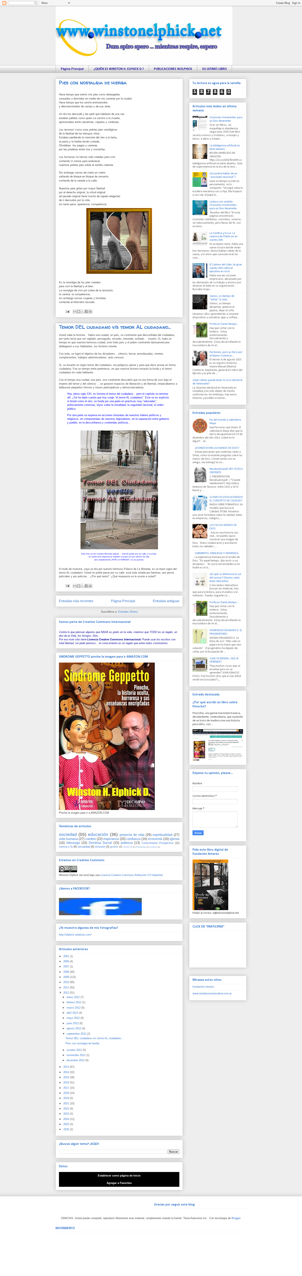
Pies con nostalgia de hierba (93, 82)
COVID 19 (127, 847)
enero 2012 (74, 997)
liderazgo (73, 842)
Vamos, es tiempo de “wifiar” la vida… (222, 298)
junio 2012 (73, 1023)
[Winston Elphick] (100, 914)
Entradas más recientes (76, 601)
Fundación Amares (203, 986)
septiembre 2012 (77, 1033)
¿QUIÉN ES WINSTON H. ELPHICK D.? (119, 69)
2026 (66, 1129)
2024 (66, 1119)
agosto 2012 (74, 1028)
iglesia (174, 839)
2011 (66, 987)
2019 (66, 1098)
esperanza (111, 839)
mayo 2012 (74, 1017)
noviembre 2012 (76, 1055)
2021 (66, 1103)
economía (155, 839)
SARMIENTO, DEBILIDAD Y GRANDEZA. (217, 553)
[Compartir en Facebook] (86, 311)
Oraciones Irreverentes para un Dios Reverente (226, 119)
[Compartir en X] (83, 311)
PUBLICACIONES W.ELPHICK (173, 69)
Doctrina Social (100, 842)
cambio (90, 839)
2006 (66, 961)
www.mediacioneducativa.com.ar (212, 993)
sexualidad (83, 846)
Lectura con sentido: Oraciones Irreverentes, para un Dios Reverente (223, 205)
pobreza (127, 842)
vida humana (68, 839)
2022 (66, 1108)
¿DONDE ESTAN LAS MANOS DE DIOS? (217, 448)
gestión (114, 846)
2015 (66, 1077)
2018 (66, 1092)
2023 (66, 1113)
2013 (66, 1066)
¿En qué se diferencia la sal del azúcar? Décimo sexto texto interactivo (225, 578)
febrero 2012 (74, 1002)
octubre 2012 (75, 1050)
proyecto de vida (132, 834)
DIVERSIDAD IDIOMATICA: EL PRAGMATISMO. (226, 632)
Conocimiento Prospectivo (158, 842)
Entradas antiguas (166, 601)
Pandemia (141, 847)
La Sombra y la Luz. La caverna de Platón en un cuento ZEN (223, 237)
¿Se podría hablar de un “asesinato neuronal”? (223, 175)
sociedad (68, 834)
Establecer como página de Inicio (119, 1175)
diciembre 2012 (76, 1060)
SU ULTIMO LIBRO (214, 69)
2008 (66, 971)
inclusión (100, 846)
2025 (66, 1124)
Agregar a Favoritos (119, 1183)
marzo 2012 (74, 1007)
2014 (66, 1072)
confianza (133, 839)
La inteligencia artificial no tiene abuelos (225, 147)
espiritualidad (162, 834)
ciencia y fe (66, 846)
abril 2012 (73, 1012)
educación (98, 834)
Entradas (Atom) (128, 611)
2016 (66, 1082)
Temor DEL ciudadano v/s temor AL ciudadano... (115, 327)
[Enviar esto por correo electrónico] (75, 311)
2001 (66, 956)
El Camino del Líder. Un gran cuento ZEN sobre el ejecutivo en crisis (226, 268)
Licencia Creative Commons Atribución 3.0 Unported (131, 875)
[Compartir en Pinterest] (90, 311)
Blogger (236, 1218)
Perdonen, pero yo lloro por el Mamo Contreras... (226, 354)
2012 (66, 992)
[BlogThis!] (79, 311)
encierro (153, 847)
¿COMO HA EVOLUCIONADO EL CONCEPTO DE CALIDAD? (226, 499)
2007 (66, 966)
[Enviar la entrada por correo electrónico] (67, 311)
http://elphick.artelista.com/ (75, 934)
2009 (66, 977)
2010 (66, 982)
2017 (66, 1087)
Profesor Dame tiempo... (224, 324)
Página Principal (72, 69)
